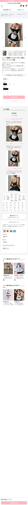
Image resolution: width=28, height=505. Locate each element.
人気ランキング (21, 9)
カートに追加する (14, 100)
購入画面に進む (14, 97)
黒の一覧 (12, 14)
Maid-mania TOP (4, 14)
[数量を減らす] (5, 92)
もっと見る (22, 260)
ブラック (6, 88)
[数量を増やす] (10, 92)
